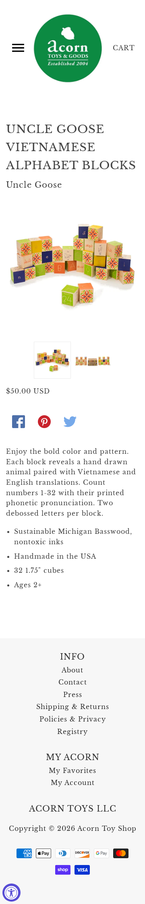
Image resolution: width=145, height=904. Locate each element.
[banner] (68, 48)
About (72, 670)
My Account (73, 783)
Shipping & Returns (72, 707)
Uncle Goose (34, 185)
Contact (72, 682)
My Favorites (72, 771)
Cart (124, 48)
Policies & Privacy (72, 719)
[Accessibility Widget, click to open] (11, 893)
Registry (72, 732)
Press (72, 695)
